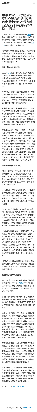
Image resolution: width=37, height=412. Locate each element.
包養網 (21, 283)
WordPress (26, 408)
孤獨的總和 (6, 3)
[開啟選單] (34, 3)
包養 (29, 35)
